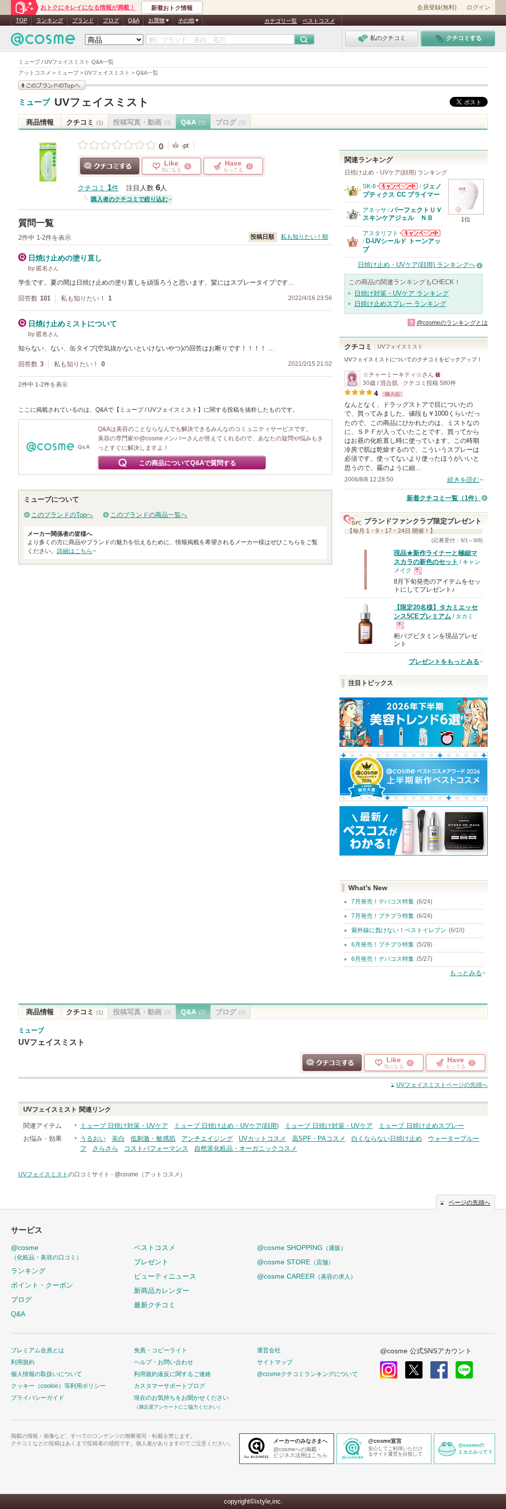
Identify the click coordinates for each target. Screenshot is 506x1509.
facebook (439, 1370)
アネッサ (374, 210)
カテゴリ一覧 (280, 21)
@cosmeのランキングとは (452, 322)
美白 (118, 1138)
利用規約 (23, 1362)
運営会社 (269, 1350)
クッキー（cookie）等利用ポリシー (58, 1385)
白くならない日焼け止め (386, 1138)
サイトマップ (275, 1362)
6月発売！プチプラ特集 (382, 944)
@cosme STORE (295, 1262)
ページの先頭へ (442, 1084)
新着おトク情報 (172, 7)
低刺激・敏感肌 (152, 1138)
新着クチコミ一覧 (444, 498)
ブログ (111, 20)
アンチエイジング (207, 1138)
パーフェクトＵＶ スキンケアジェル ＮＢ (406, 213)
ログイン (478, 7)
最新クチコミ (154, 1305)
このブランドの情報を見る (51, 85)
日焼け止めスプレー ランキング (400, 303)
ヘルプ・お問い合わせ (163, 1362)
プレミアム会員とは (37, 1350)
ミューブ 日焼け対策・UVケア (124, 1125)
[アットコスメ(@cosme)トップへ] (43, 41)
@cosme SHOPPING (301, 1247)
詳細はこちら (74, 551)
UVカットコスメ (262, 1138)
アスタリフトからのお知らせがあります (420, 233)
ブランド (83, 20)
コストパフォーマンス (156, 1148)
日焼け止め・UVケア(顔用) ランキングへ (416, 264)
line (464, 1370)
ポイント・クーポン (42, 1285)
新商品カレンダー (161, 1290)
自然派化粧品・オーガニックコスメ (245, 1148)
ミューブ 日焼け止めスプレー (421, 1125)
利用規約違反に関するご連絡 (172, 1374)
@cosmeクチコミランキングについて (307, 1374)
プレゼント (151, 1262)
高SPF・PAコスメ (318, 1138)
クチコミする (109, 166)
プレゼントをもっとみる (444, 661)
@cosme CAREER (306, 1276)
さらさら (105, 1148)
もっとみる (466, 973)
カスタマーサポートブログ (169, 1385)
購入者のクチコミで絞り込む (129, 199)
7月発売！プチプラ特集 (382, 915)
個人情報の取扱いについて (46, 1374)
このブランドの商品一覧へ (148, 514)
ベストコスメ (318, 21)
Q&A (133, 20)
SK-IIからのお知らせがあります (397, 186)
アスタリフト (380, 233)
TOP (21, 20)
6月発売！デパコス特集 (382, 958)
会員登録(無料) (437, 7)
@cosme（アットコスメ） (150, 1174)
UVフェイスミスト (101, 102)
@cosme (46, 1252)
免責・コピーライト (160, 1350)
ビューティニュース (165, 1276)
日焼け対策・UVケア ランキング (401, 293)
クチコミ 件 (98, 188)
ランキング (49, 20)
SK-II (369, 186)
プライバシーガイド (37, 1397)
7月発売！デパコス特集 (382, 901)
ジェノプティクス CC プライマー (402, 190)
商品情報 (40, 122)
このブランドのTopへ (62, 514)
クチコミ (84, 122)
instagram (388, 1370)
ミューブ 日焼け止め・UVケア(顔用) (226, 1125)
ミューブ (34, 102)
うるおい (93, 1138)
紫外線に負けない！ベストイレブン (398, 930)
